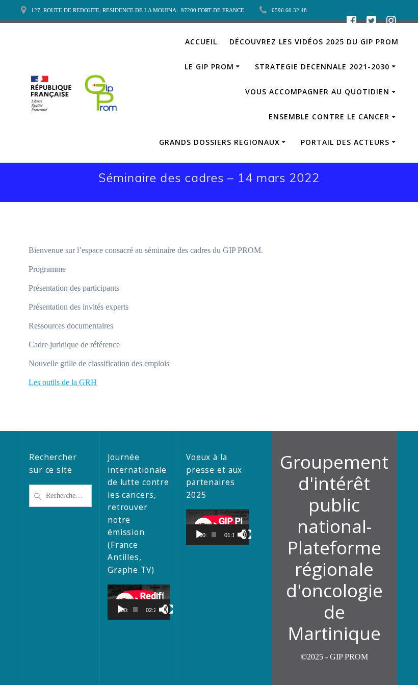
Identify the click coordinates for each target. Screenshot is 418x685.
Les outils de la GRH (63, 382)
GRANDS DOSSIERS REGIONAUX (219, 142)
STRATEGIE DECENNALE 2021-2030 (322, 66)
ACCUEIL (201, 41)
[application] (139, 602)
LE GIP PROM (209, 66)
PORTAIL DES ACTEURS (345, 142)
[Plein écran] (168, 609)
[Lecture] (121, 609)
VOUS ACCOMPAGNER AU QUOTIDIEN (317, 91)
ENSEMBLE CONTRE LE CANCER (329, 116)
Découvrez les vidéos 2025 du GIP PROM (314, 41)
